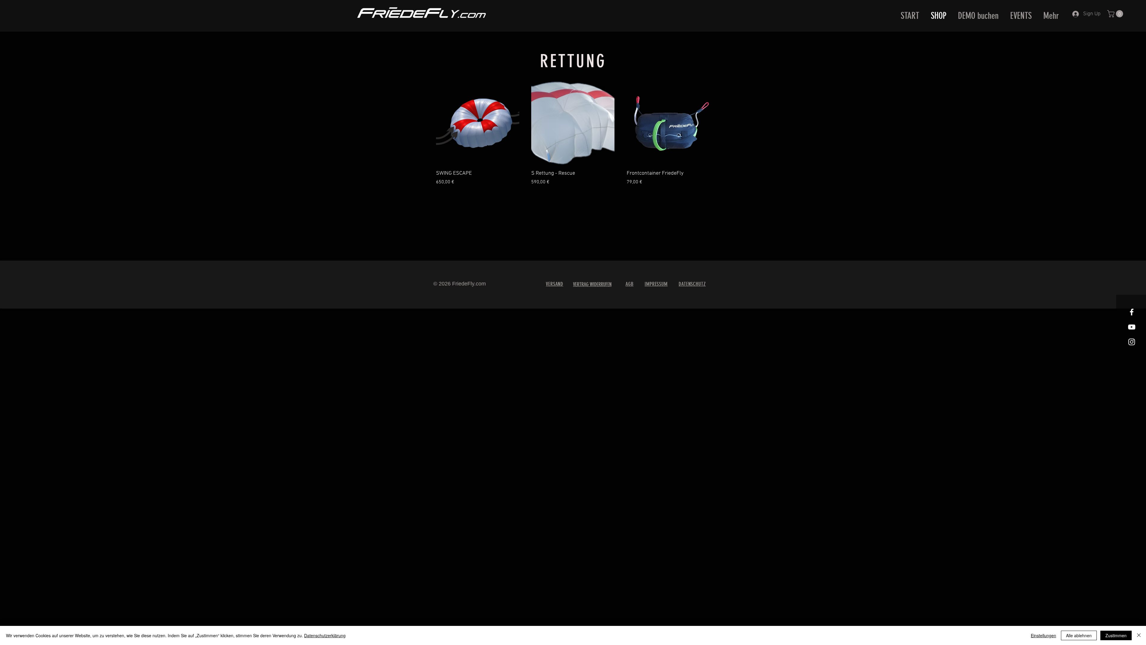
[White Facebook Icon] (1131, 312)
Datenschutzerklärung (325, 635)
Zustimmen (1116, 635)
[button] (1116, 13)
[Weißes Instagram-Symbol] (1131, 341)
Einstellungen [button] (1043, 635)
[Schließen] (1138, 635)
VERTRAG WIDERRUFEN (592, 284)
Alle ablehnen (1079, 635)
